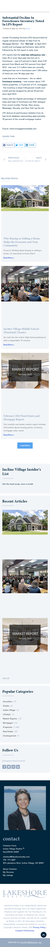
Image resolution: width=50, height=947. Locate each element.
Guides (6, 706)
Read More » (8, 258)
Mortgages (8, 723)
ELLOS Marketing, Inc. (31, 943)
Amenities (7, 702)
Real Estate (8, 732)
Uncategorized (9, 736)
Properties (7, 727)
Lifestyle (7, 714)
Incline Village (9, 710)
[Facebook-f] (4, 767)
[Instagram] (13, 767)
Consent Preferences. (25, 931)
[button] (8, 145)
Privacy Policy (39, 928)
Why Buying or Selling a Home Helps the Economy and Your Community (21, 242)
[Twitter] (9, 767)
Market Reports (10, 719)
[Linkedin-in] (18, 767)
